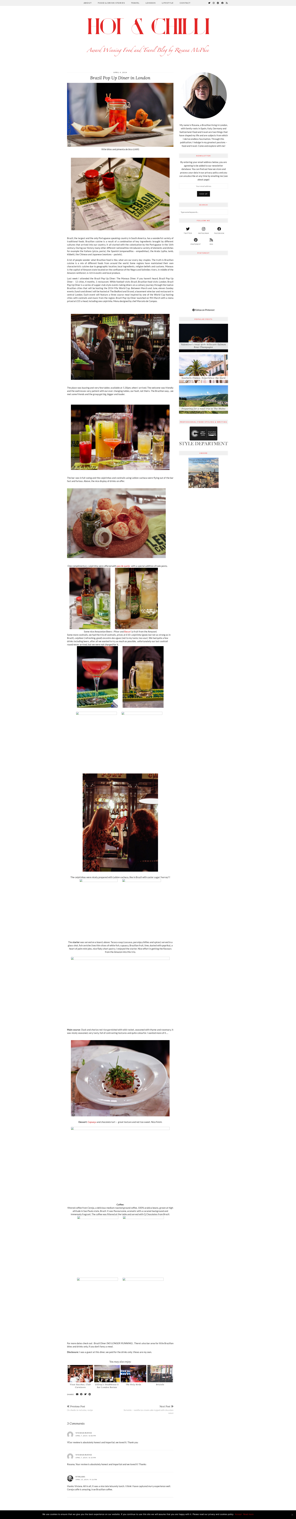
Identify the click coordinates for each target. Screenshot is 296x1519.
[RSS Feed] (227, 3)
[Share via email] (77, 1394)
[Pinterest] (218, 3)
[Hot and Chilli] (148, 35)
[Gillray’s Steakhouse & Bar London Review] (107, 1373)
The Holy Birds (133, 1384)
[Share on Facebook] (81, 1394)
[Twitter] (209, 3)
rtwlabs (80, 1476)
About (88, 3)
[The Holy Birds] (133, 1373)
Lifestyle (168, 3)
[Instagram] (214, 3)
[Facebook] (222, 3)
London (151, 3)
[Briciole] (160, 1373)
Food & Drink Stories (111, 3)
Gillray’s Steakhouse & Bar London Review (107, 1386)
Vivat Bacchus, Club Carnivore (80, 1386)
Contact (185, 3)
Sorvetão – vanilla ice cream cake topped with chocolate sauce (148, 1410)
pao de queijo (123, 566)
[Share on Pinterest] (90, 1394)
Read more (248, 1514)
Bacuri (127, 631)
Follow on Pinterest (205, 309)
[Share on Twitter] (86, 1394)
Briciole (160, 1384)
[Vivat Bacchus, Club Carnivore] (80, 1373)
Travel (135, 3)
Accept (238, 1514)
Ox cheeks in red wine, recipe (80, 1408)
